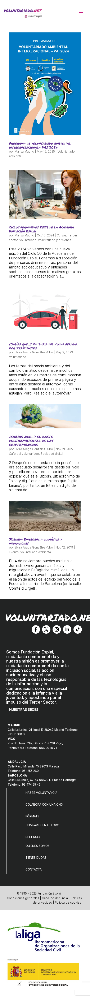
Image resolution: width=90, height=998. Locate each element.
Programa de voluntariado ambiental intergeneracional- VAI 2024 (40, 145)
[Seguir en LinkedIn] (67, 629)
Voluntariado (27, 240)
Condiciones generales (23, 898)
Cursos (61, 235)
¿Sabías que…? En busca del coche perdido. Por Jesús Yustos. (43, 346)
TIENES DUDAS (36, 857)
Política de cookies (68, 902)
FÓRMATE (32, 816)
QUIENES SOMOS (38, 846)
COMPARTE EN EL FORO (42, 825)
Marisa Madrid (24, 151)
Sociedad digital (52, 453)
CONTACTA (34, 869)
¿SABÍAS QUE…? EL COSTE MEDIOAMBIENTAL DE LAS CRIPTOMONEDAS (31, 440)
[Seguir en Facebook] (36, 629)
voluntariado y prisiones (54, 240)
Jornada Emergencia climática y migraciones (35, 541)
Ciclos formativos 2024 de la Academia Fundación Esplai (41, 229)
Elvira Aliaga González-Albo (34, 352)
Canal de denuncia (55, 898)
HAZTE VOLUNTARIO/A (41, 792)
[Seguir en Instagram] (57, 629)
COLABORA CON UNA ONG (44, 804)
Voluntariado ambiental (35, 552)
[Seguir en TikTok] (77, 629)
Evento (14, 552)
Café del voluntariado (24, 453)
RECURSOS (33, 837)
